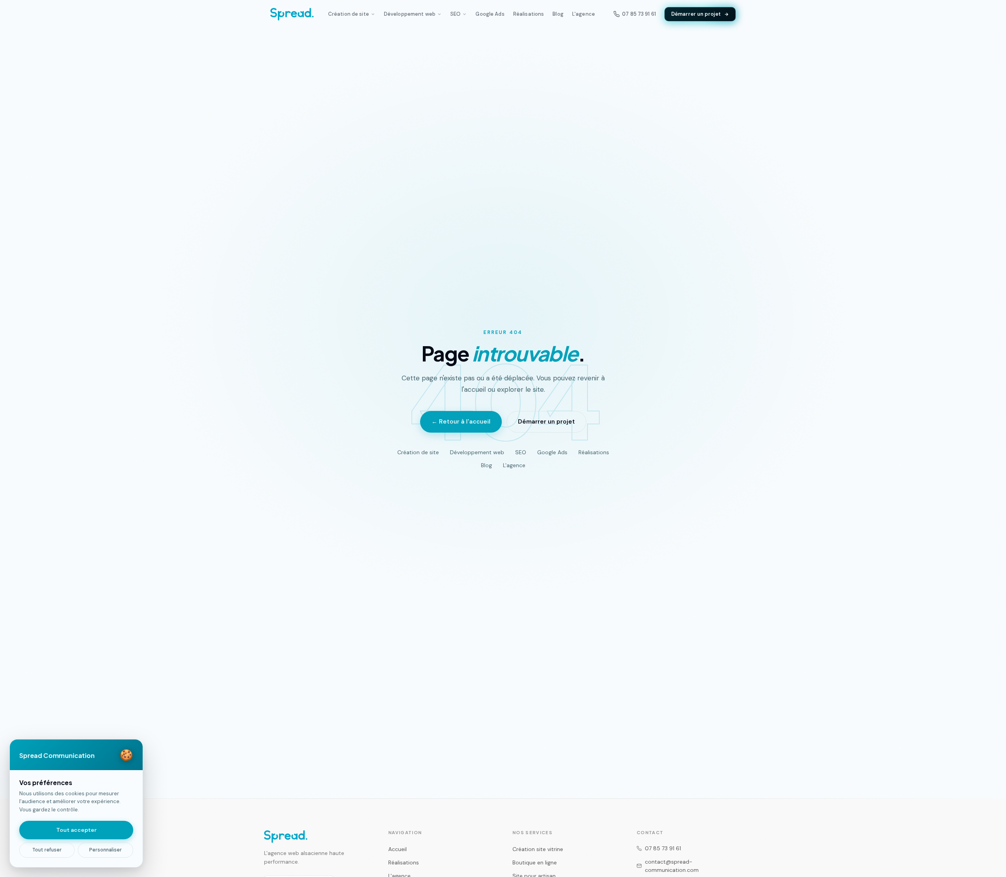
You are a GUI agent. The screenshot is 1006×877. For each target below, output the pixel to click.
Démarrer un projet (696, 14)
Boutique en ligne (534, 862)
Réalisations (528, 14)
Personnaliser (105, 850)
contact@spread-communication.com (672, 865)
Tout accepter (76, 829)
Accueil (397, 849)
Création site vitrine (537, 849)
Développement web (409, 14)
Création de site (348, 14)
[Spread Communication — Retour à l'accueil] (292, 14)
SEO (455, 14)
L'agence (583, 14)
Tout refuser (47, 850)
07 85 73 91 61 (663, 848)
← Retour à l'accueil (460, 422)
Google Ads (489, 14)
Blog (558, 14)
